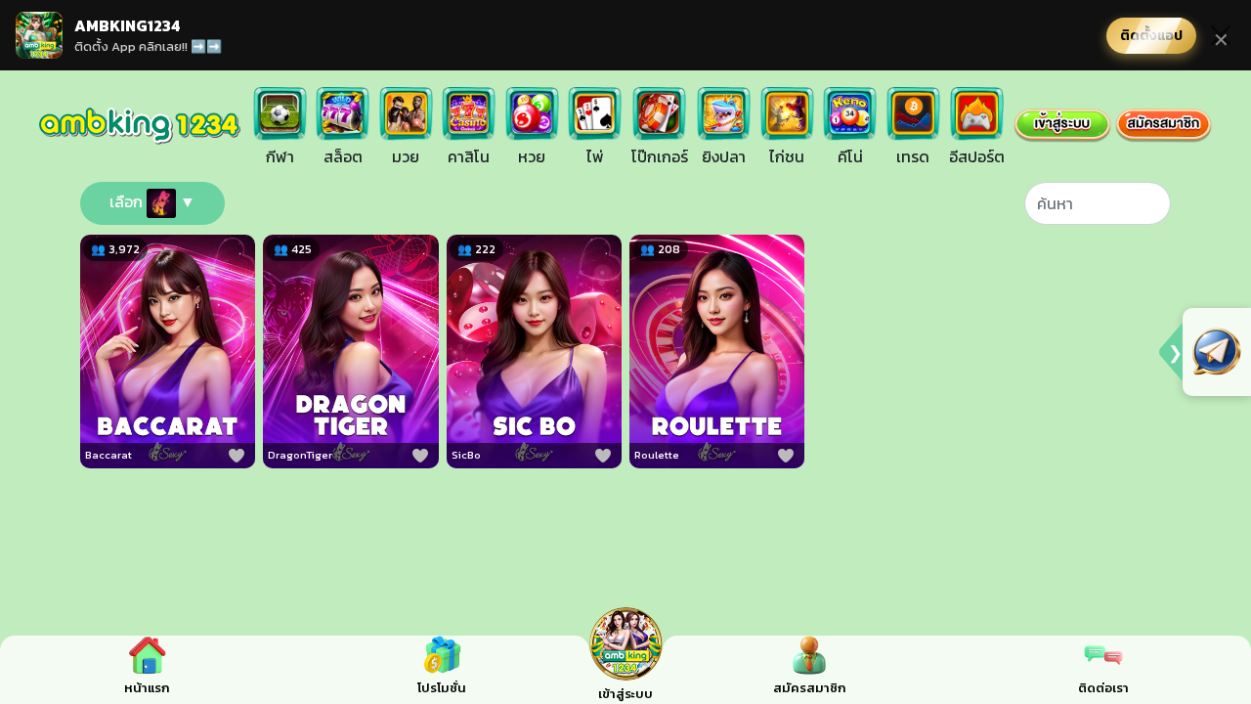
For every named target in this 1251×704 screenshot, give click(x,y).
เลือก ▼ (152, 201)
